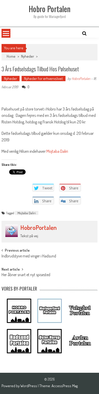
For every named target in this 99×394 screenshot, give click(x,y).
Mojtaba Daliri (27, 213)
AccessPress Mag (65, 385)
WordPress (29, 385)
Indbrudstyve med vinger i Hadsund (29, 256)
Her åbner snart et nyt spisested (26, 275)
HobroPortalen (81, 78)
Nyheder (27, 56)
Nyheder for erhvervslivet (43, 78)
